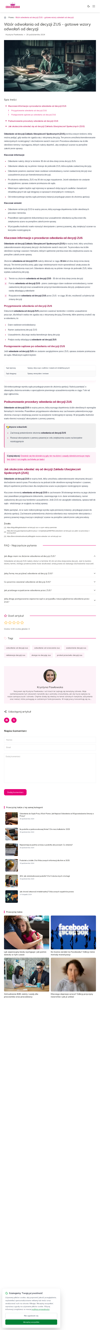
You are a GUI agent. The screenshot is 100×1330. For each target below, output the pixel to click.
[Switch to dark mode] (88, 6)
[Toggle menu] (93, 6)
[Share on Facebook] (6, 720)
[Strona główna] (5, 17)
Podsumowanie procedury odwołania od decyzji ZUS (33, 121)
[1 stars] (6, 622)
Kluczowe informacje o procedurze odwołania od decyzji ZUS (37, 106)
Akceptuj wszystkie (31, 1322)
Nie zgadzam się (31, 1316)
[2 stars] (10, 622)
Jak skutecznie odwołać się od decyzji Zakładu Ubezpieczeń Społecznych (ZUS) (46, 126)
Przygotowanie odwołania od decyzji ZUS (29, 110)
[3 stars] (14, 622)
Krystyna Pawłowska (14, 34)
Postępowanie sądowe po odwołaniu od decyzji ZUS (33, 115)
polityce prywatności (40, 1309)
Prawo (11, 17)
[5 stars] (22, 622)
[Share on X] (14, 720)
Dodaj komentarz (15, 792)
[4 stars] (18, 622)
